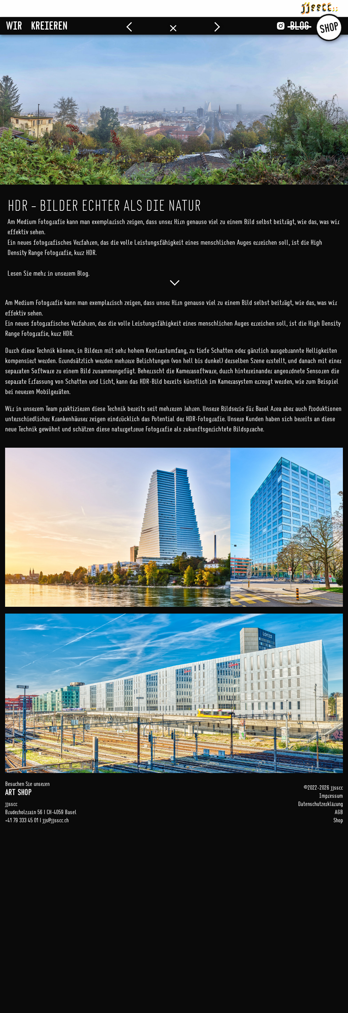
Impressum (331, 795)
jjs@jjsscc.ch (55, 820)
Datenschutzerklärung (320, 803)
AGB (339, 811)
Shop (329, 27)
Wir (14, 25)
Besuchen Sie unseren (27, 788)
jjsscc (319, 7)
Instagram (280, 26)
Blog (299, 25)
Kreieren (49, 25)
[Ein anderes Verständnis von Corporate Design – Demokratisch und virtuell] (211, 26)
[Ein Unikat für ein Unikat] (135, 26)
